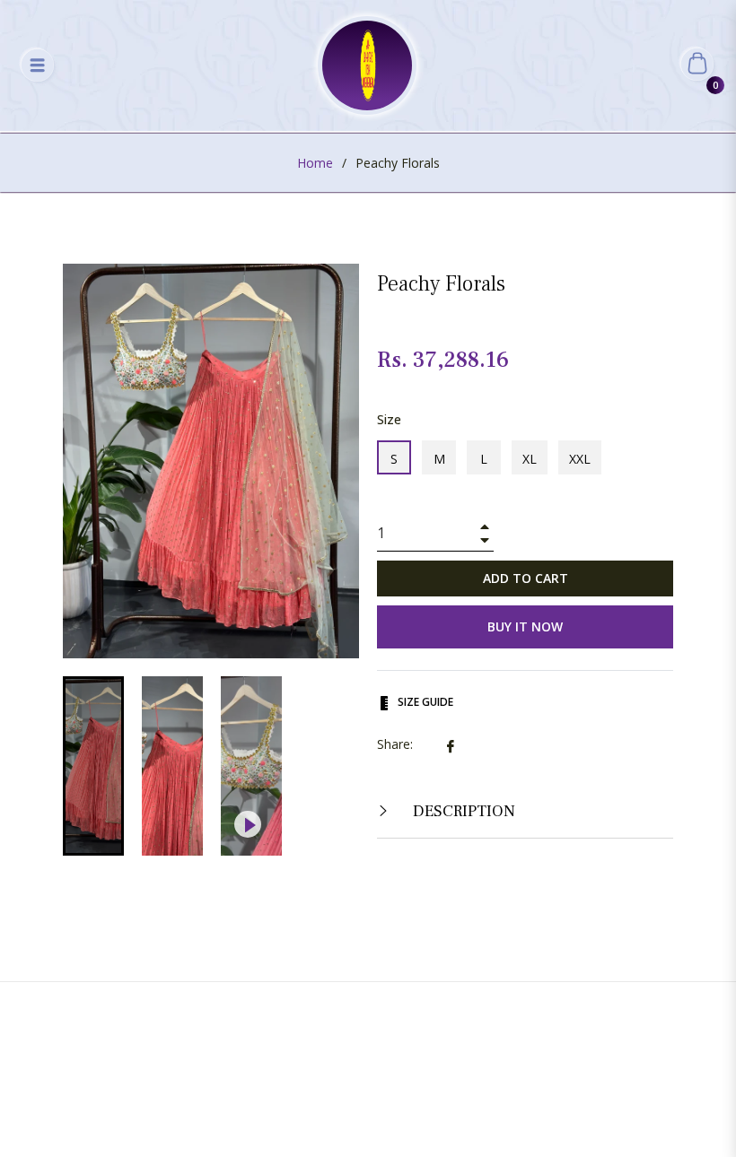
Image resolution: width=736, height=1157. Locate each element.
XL (529, 458)
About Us (300, 1014)
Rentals (381, 1014)
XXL (580, 458)
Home (315, 162)
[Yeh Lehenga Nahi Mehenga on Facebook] (343, 1117)
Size (389, 419)
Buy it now (525, 626)
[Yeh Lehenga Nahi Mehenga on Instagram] (393, 1117)
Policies (508, 1014)
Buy (445, 1014)
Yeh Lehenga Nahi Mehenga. (393, 1080)
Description (462, 811)
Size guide (424, 701)
